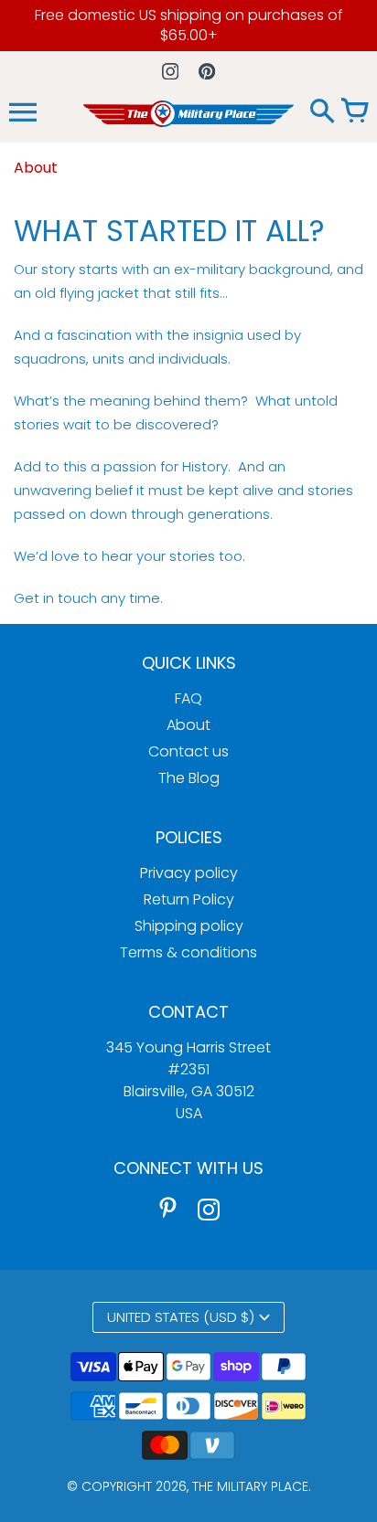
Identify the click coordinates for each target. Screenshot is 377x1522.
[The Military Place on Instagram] (208, 1208)
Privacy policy (189, 872)
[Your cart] (354, 112)
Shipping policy (189, 925)
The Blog (189, 777)
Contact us (188, 751)
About (188, 724)
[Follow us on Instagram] (170, 71)
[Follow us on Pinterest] (207, 71)
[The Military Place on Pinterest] (168, 1208)
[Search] (322, 112)
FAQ (188, 698)
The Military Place (250, 1486)
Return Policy (189, 899)
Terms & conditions (188, 952)
